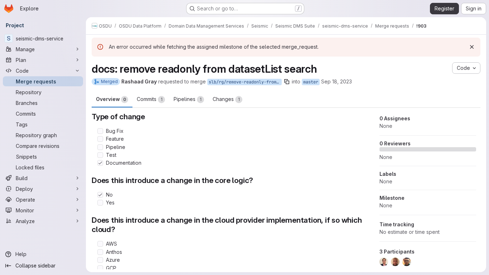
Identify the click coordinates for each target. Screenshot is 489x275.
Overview (111, 99)
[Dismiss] (472, 47)
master (310, 82)
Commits (150, 99)
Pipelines (188, 99)
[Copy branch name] (286, 81)
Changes (226, 99)
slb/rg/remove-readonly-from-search (245, 82)
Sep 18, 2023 (336, 81)
